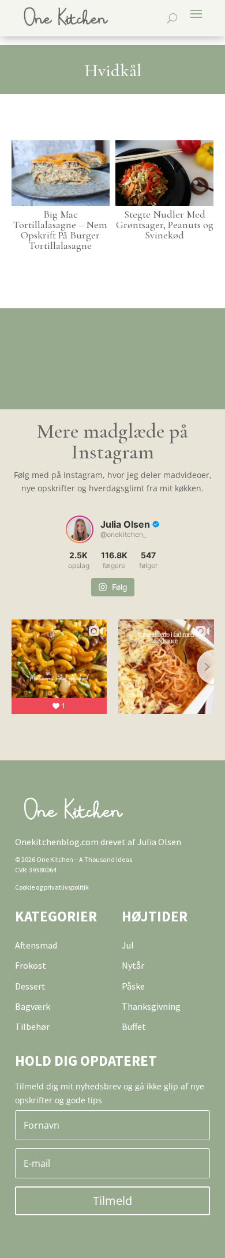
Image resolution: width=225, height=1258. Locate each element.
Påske (133, 986)
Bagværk (32, 1006)
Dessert (30, 986)
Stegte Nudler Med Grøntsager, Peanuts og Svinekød (164, 224)
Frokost (30, 965)
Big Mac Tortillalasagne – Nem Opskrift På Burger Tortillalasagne (60, 230)
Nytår (133, 965)
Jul (128, 945)
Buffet (134, 1026)
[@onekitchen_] (79, 529)
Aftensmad (36, 945)
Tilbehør (32, 1026)
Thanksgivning (151, 1006)
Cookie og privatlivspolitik (52, 887)
